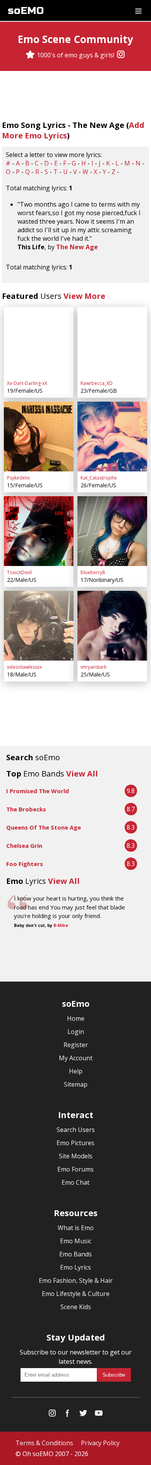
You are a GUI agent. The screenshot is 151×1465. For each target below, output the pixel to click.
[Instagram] (121, 55)
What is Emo (76, 1227)
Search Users (76, 1129)
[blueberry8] (112, 531)
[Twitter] (83, 1415)
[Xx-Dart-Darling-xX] (39, 342)
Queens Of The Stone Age (43, 827)
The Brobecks (26, 809)
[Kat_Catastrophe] (112, 436)
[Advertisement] (75, 956)
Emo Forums (75, 1169)
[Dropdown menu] (138, 10)
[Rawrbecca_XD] (112, 342)
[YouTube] (98, 1415)
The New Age (77, 247)
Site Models (76, 1156)
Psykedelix (18, 478)
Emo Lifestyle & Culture (76, 1293)
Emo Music (75, 1241)
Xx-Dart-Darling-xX (27, 383)
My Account (76, 1058)
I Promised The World (37, 791)
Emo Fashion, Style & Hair (76, 1280)
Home (75, 1018)
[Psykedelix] (39, 436)
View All (82, 773)
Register (75, 1045)
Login (75, 1031)
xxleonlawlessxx (24, 667)
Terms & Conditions (44, 1443)
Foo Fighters (24, 864)
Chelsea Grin (24, 845)
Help (75, 1071)
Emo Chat (75, 1182)
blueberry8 (93, 572)
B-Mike (60, 925)
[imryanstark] (112, 626)
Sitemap (76, 1084)
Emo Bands (75, 1254)
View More (84, 296)
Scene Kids (75, 1307)
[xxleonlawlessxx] (39, 626)
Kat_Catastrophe (99, 478)
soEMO (26, 11)
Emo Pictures (75, 1143)
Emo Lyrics (75, 1267)
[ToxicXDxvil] (39, 531)
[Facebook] (67, 1415)
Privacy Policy (100, 1443)
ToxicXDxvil (19, 572)
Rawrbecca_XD (97, 383)
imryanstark (93, 667)
